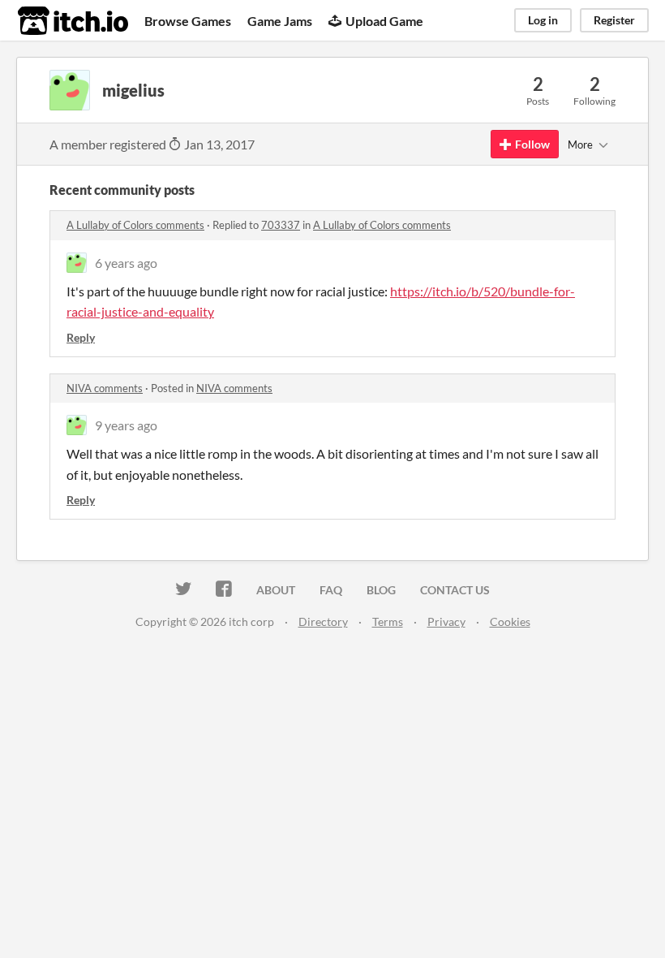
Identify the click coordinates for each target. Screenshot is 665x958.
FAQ (331, 590)
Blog (381, 590)
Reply (80, 337)
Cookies (510, 621)
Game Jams (279, 20)
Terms (387, 621)
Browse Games (187, 20)
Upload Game (384, 20)
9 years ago (126, 425)
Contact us (455, 590)
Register (614, 20)
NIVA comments (104, 388)
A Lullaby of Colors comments (135, 224)
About (275, 590)
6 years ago (126, 262)
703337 (280, 224)
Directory (323, 621)
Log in (543, 20)
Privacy (446, 621)
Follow (532, 144)
